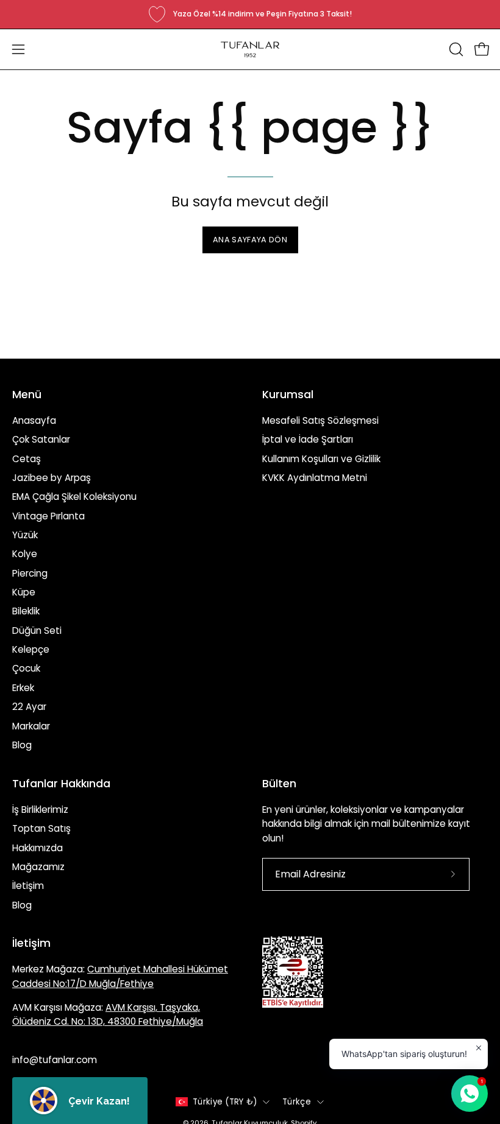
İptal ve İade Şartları (307, 439)
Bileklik (26, 611)
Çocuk (26, 668)
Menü (26, 394)
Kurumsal (287, 394)
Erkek (23, 687)
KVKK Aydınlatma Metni (314, 477)
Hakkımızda (37, 847)
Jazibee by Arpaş (51, 477)
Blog (22, 745)
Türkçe (296, 1102)
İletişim (28, 885)
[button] (454, 49)
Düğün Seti (37, 630)
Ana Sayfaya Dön (250, 239)
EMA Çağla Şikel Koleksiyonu (74, 496)
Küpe (23, 592)
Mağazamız (38, 866)
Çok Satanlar (41, 439)
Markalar (31, 725)
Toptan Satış (41, 828)
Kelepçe (30, 649)
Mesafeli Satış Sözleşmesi (320, 420)
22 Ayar (29, 706)
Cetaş (26, 458)
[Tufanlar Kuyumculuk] (250, 49)
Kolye (24, 553)
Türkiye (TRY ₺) (225, 1102)
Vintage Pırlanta (48, 516)
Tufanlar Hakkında (61, 783)
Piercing (30, 573)
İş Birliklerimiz (40, 809)
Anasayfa (34, 420)
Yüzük (25, 535)
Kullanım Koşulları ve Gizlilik (321, 458)
